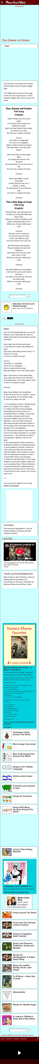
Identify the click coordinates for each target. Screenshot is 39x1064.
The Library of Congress (18, 484)
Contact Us (8, 1038)
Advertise (16, 1038)
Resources (23, 1038)
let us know (11, 563)
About (2, 1038)
